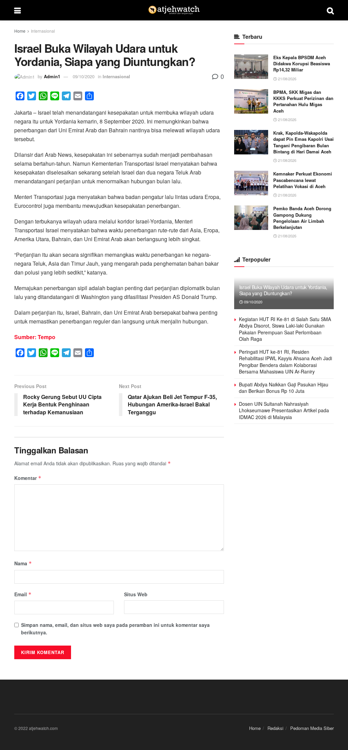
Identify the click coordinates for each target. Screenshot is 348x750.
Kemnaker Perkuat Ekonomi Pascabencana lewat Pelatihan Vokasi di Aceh (302, 179)
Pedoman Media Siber (312, 728)
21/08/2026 (286, 78)
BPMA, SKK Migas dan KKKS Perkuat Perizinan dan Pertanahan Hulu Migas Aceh (303, 101)
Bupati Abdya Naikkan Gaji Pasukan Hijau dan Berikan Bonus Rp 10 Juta (283, 388)
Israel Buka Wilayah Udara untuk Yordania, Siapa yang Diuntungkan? (283, 290)
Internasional (43, 31)
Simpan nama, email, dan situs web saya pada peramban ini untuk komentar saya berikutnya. (115, 628)
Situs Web (135, 594)
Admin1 (52, 76)
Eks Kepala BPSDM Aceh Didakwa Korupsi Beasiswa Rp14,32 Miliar (301, 63)
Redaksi (275, 728)
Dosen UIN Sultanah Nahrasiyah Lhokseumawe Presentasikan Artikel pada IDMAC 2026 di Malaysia (284, 410)
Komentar (27, 477)
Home (19, 31)
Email (23, 594)
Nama (23, 563)
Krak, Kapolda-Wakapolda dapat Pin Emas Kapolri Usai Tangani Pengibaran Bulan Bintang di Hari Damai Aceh (303, 142)
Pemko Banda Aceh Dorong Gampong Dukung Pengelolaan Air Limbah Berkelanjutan (302, 217)
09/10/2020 (83, 76)
